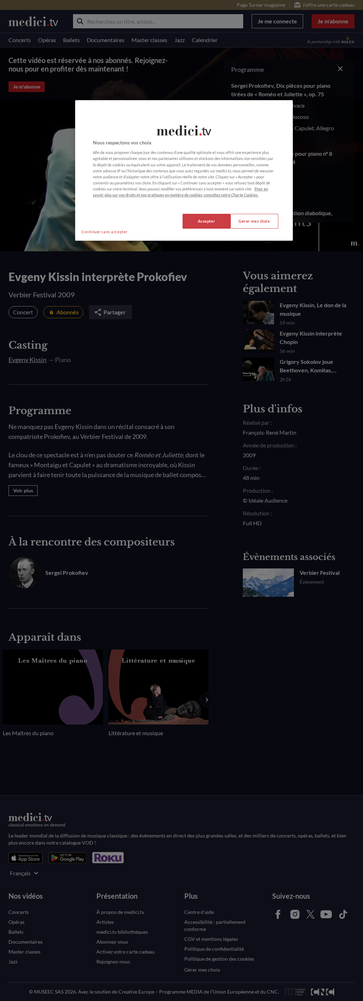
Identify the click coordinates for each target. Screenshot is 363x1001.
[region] (184, 170)
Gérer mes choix (254, 221)
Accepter (207, 221)
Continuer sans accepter (105, 231)
